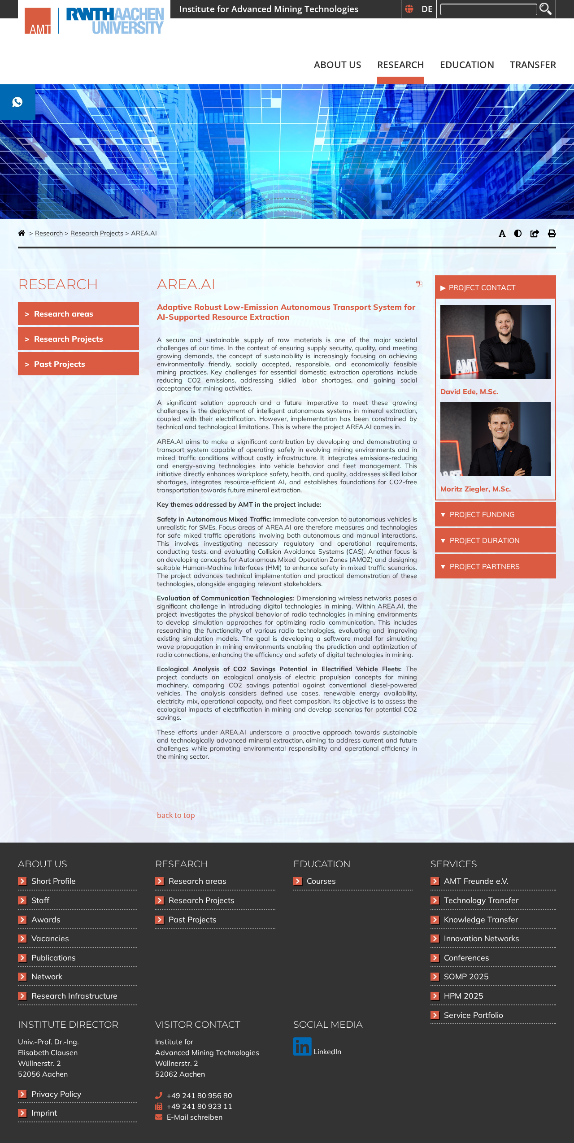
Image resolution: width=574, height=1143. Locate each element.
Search (545, 8)
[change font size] (504, 233)
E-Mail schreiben (194, 1117)
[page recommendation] (537, 233)
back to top (176, 815)
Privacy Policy (56, 1094)
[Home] (94, 39)
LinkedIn (326, 1051)
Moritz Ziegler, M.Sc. (475, 488)
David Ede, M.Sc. (469, 391)
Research (49, 233)
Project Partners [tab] (484, 566)
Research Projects (96, 233)
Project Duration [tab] (484, 540)
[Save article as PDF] (420, 285)
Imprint (44, 1112)
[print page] (552, 233)
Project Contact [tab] (481, 287)
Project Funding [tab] (481, 514)
